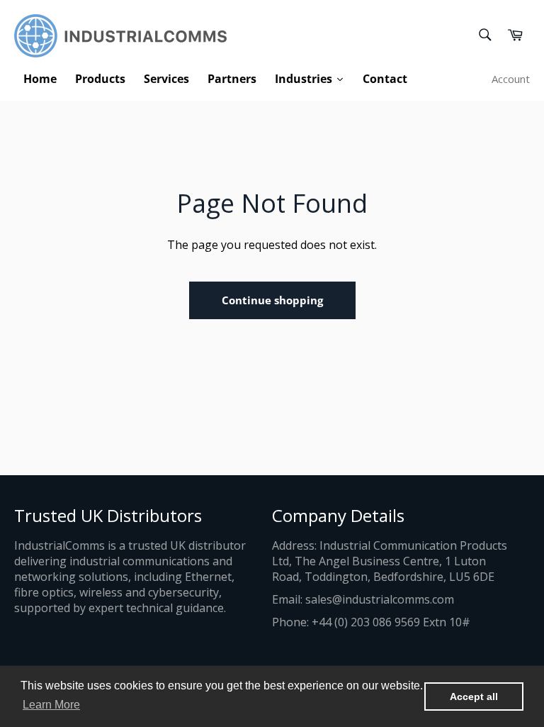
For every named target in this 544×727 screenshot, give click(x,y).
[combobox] (484, 36)
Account (511, 79)
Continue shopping (272, 300)
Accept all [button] (474, 696)
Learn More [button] (51, 705)
